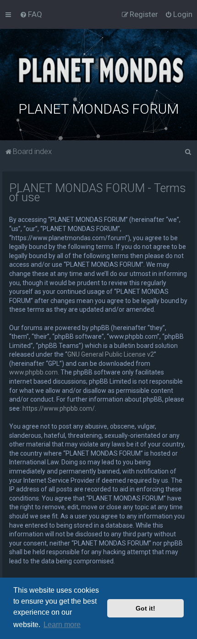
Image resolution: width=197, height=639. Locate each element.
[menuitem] (31, 14)
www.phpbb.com (33, 372)
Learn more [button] (62, 624)
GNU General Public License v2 (110, 354)
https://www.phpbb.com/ (58, 408)
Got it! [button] (145, 608)
